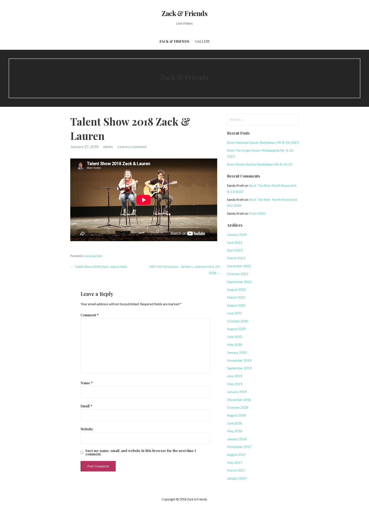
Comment (90, 315)
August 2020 (236, 329)
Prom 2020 (257, 213)
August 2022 (236, 289)
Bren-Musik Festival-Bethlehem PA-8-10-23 (259, 164)
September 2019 (239, 368)
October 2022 (237, 274)
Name (87, 383)
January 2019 (237, 392)
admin (108, 146)
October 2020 (237, 321)
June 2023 (234, 242)
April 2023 (235, 250)
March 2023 (236, 258)
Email (86, 406)
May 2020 (234, 344)
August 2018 (236, 415)
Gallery (202, 41)
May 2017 (234, 462)
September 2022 (239, 282)
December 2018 (239, 400)
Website (87, 429)
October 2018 (237, 407)
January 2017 (237, 478)
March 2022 (236, 297)
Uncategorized (93, 256)
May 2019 (234, 384)
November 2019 (239, 360)
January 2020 (237, 352)
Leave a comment (132, 146)
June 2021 (234, 313)
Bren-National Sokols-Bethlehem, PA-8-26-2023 (263, 142)
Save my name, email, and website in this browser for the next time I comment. (140, 452)
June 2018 (234, 423)
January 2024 (237, 234)
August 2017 (236, 454)
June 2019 (234, 376)
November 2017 (239, 447)
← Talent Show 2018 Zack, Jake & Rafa (98, 266)
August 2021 (236, 305)
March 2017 (236, 470)
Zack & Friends (184, 13)
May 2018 (234, 431)
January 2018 (237, 439)
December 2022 (239, 266)
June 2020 (234, 337)
